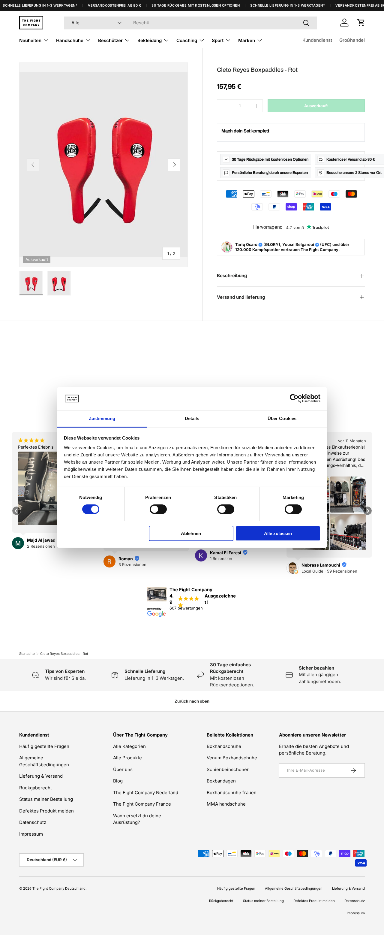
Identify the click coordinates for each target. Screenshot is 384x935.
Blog (118, 781)
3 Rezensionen (132, 564)
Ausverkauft (316, 105)
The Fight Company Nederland (145, 792)
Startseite (27, 654)
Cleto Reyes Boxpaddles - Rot (64, 654)
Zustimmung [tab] (102, 418)
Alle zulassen (278, 533)
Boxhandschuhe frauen (231, 792)
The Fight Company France (142, 804)
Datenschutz (32, 822)
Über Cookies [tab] (282, 418)
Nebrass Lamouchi (321, 564)
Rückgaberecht (35, 788)
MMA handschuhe (226, 804)
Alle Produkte (127, 758)
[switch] (158, 509)
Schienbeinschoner (228, 769)
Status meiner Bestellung (46, 799)
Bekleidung (149, 40)
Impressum (31, 834)
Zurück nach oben (192, 701)
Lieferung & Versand (41, 776)
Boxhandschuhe (224, 746)
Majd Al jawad (41, 540)
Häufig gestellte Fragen (44, 746)
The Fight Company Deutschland (59, 888)
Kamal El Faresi (225, 552)
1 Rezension (221, 558)
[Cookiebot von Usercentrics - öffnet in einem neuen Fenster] (294, 398)
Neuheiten (30, 40)
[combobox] (190, 22)
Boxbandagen (221, 781)
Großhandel (352, 40)
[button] (361, 22)
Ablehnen (191, 533)
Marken (246, 40)
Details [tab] (192, 418)
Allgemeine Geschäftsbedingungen (293, 888)
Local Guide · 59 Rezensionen (329, 571)
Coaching (186, 40)
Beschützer (110, 40)
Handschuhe (69, 40)
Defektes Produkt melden (46, 811)
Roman (125, 558)
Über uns (123, 769)
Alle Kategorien (129, 746)
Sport (218, 40)
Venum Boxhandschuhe (232, 758)
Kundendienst (317, 40)
